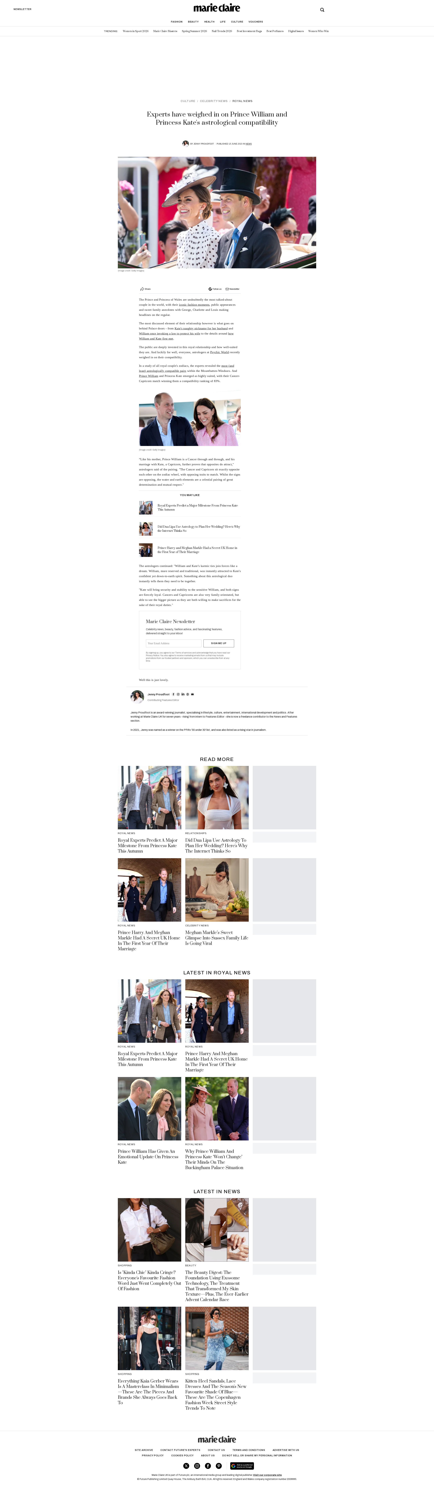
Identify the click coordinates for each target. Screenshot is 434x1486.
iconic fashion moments (194, 304)
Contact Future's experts (180, 1450)
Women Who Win (318, 31)
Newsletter (234, 289)
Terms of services (183, 653)
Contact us (216, 1450)
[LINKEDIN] (183, 694)
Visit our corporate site (267, 1475)
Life (223, 22)
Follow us (217, 289)
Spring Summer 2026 (194, 31)
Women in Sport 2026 (136, 31)
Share (148, 289)
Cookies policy (182, 1455)
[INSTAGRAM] (178, 694)
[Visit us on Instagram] (197, 1466)
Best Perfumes (275, 31)
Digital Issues (296, 31)
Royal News (242, 101)
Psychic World (219, 352)
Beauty (193, 22)
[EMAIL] (192, 694)
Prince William (148, 376)
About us (208, 1455)
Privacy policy (153, 1455)
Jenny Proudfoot (204, 144)
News (249, 144)
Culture (237, 22)
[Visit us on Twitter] (186, 1466)
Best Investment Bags (249, 31)
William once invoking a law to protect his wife (169, 333)
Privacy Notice (152, 655)
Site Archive (144, 1450)
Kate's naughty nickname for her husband (201, 328)
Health (209, 22)
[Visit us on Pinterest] (219, 1466)
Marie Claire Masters (165, 31)
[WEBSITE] (188, 694)
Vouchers (256, 22)
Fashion (177, 22)
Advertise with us (286, 1450)
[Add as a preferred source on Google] (263, 1466)
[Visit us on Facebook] (208, 1466)
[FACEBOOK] (173, 694)
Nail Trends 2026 (222, 31)
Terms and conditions (248, 1450)
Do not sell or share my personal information (257, 1455)
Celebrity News (214, 101)
